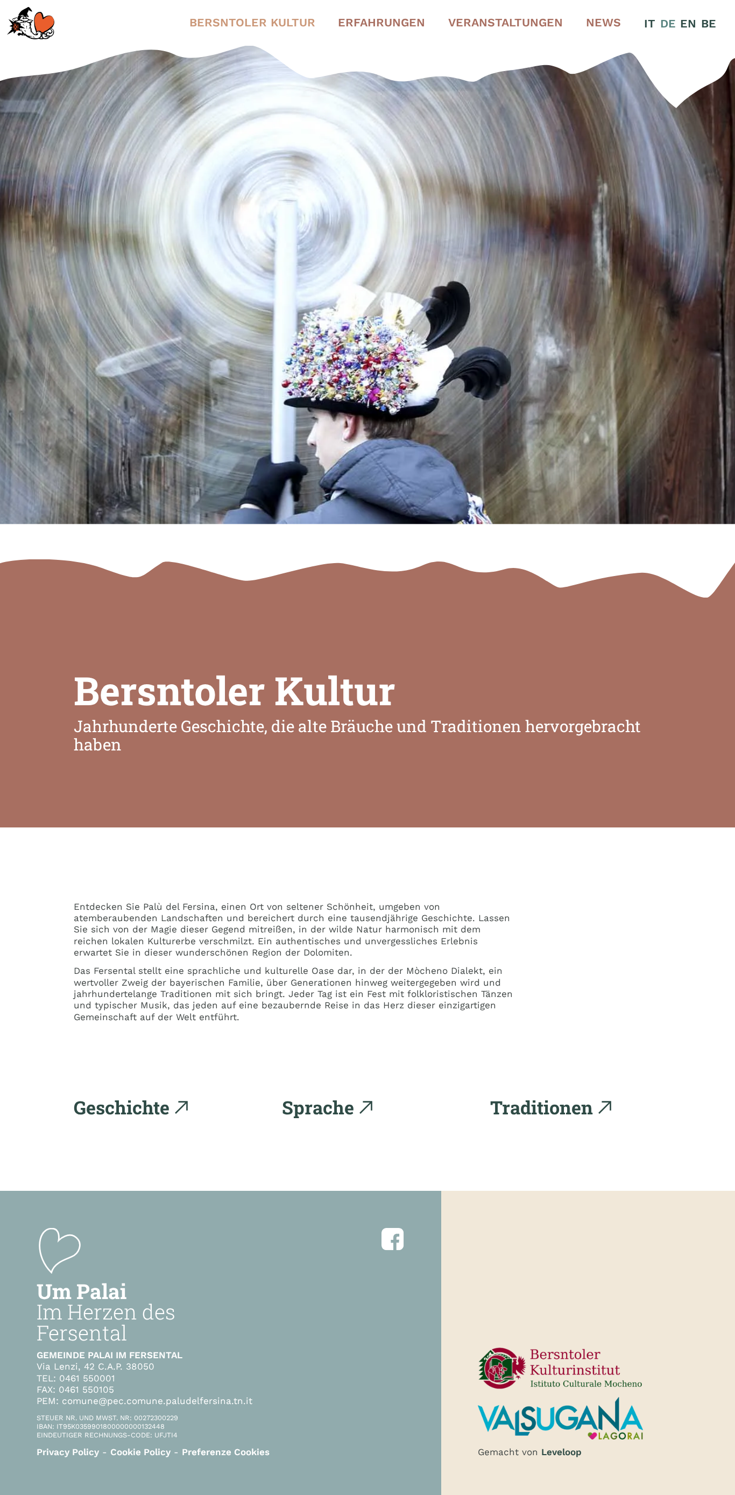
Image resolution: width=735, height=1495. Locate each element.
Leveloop (561, 1452)
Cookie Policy (140, 1452)
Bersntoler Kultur (252, 22)
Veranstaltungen (505, 22)
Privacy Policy (68, 1452)
